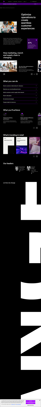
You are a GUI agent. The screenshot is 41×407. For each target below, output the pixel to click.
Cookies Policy (13, 404)
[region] (20, 403)
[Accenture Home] (4, 1)
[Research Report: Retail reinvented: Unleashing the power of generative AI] (34, 145)
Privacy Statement (18, 404)
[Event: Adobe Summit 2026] (8, 145)
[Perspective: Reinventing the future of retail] (21, 145)
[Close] (40, 400)
